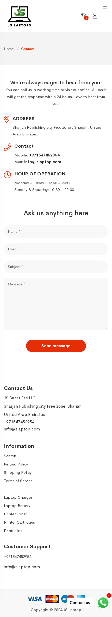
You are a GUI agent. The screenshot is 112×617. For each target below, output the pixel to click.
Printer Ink (13, 530)
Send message (56, 345)
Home (9, 48)
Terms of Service (18, 480)
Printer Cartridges (19, 522)
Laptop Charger (18, 497)
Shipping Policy (18, 472)
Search (10, 455)
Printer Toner (15, 513)
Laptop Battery (17, 505)
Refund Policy (16, 464)
